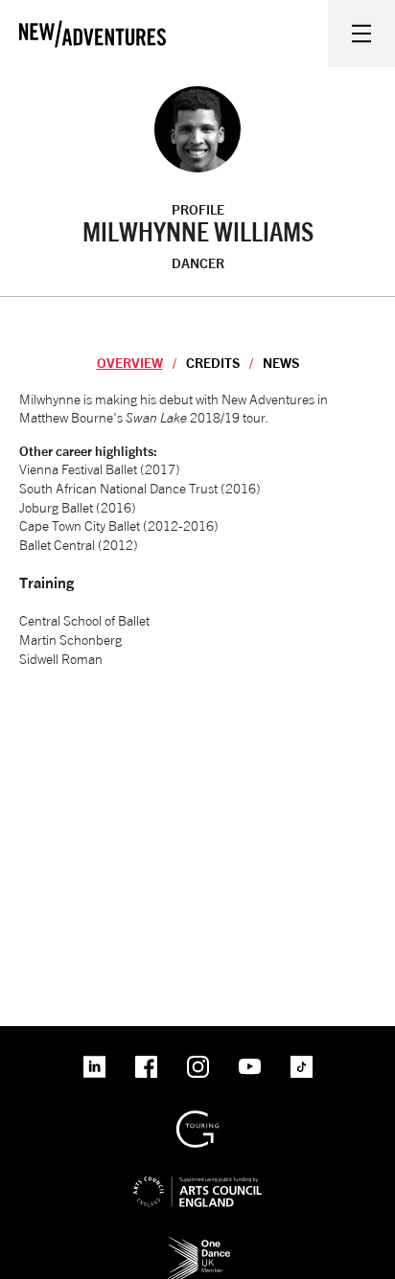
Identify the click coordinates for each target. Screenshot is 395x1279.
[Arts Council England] (197, 1176)
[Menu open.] (361, 33)
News (281, 362)
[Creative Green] (197, 1117)
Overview (130, 362)
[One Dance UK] (197, 1243)
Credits (213, 362)
